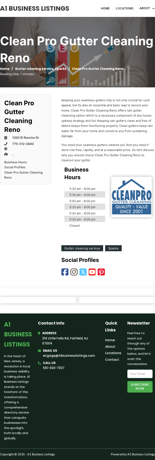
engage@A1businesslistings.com (69, 356)
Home (105, 8)
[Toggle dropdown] (153, 8)
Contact (112, 359)
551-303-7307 (53, 368)
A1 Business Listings (34, 8)
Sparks (60, 69)
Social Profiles (14, 167)
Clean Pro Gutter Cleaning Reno (23, 175)
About (110, 346)
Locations (124, 8)
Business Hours (15, 162)
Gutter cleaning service (34, 69)
